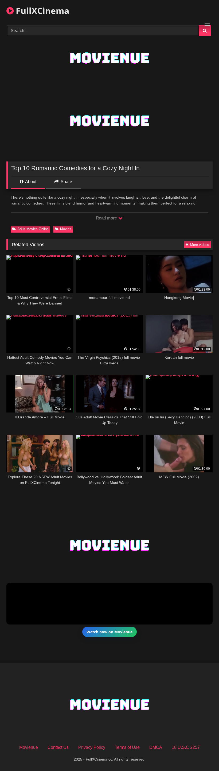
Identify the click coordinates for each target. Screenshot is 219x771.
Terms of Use (127, 747)
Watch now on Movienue (109, 631)
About (30, 181)
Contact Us (58, 747)
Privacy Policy (91, 747)
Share (66, 181)
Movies (65, 229)
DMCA (155, 747)
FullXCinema (41, 10)
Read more (107, 218)
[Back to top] (202, 755)
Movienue (28, 747)
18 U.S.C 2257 (186, 747)
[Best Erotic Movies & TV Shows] (109, 70)
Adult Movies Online (33, 229)
